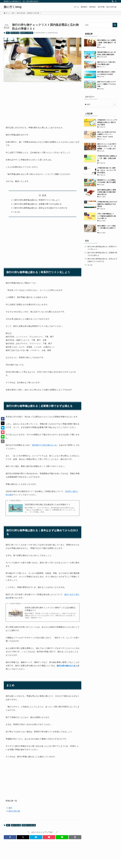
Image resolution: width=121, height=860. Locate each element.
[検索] (115, 1)
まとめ (17, 212)
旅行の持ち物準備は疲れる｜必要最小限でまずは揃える (38, 204)
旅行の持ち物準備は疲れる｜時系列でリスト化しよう (37, 200)
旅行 (7, 32)
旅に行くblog (13, 6)
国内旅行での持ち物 (26, 32)
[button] (10, 837)
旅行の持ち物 (15, 32)
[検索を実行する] (114, 25)
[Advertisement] (42, 101)
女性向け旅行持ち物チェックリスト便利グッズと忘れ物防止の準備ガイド (50, 609)
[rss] (112, 1)
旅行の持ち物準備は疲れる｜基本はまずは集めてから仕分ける (40, 208)
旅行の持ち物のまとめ (66, 666)
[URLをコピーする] (75, 837)
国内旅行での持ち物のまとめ (44, 445)
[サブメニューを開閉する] (114, 104)
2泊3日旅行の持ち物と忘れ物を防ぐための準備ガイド (47, 505)
